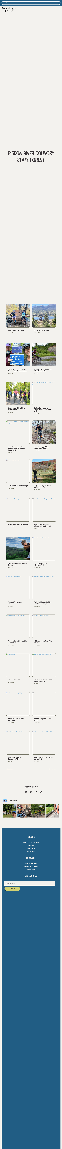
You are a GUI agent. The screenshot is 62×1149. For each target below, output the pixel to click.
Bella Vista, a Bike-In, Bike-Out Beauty (18, 642)
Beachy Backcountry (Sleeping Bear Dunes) (42, 525)
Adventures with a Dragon (18, 525)
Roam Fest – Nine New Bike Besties (16, 409)
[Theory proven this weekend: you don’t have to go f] (9, 811)
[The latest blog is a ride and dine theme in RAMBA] (38, 811)
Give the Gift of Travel (16, 330)
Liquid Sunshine (14, 680)
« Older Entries (9, 769)
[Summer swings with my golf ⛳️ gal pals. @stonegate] (52, 811)
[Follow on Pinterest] (41, 792)
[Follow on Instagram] (36, 792)
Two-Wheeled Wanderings (18, 486)
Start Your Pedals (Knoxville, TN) (14, 758)
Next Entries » (52, 769)
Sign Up (12, 888)
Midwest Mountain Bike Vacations (43, 642)
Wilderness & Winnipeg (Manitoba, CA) (43, 370)
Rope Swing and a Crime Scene (43, 719)
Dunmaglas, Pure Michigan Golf (40, 564)
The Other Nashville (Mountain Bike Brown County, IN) (16, 448)
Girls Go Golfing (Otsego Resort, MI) (17, 564)
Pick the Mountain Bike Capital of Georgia (42, 603)
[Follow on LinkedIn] (31, 792)
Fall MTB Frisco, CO (41, 330)
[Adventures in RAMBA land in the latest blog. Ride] (24, 811)
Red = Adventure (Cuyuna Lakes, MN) (43, 758)
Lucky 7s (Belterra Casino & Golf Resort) (43, 680)
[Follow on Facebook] (21, 792)
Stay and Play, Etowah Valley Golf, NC (42, 486)
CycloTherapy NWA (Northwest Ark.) (41, 448)
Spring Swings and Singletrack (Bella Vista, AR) (43, 409)
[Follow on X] (26, 792)
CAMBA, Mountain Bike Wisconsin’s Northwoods (17, 370)
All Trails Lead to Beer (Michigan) (16, 719)
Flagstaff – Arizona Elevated (15, 603)
